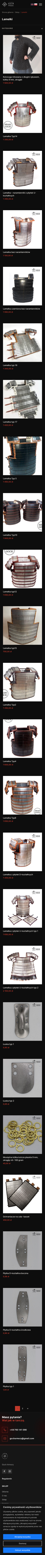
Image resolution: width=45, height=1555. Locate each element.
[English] (32, 4)
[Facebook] (4, 1471)
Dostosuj (22, 1543)
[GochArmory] (8, 4)
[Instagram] (10, 1471)
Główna (5, 1492)
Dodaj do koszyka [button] (22, 88)
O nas (4, 1496)
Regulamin (7, 1478)
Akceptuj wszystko (22, 1537)
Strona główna (7, 12)
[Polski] (35, 4)
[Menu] (40, 4)
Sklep (17, 12)
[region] (22, 1529)
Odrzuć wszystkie (22, 1550)
